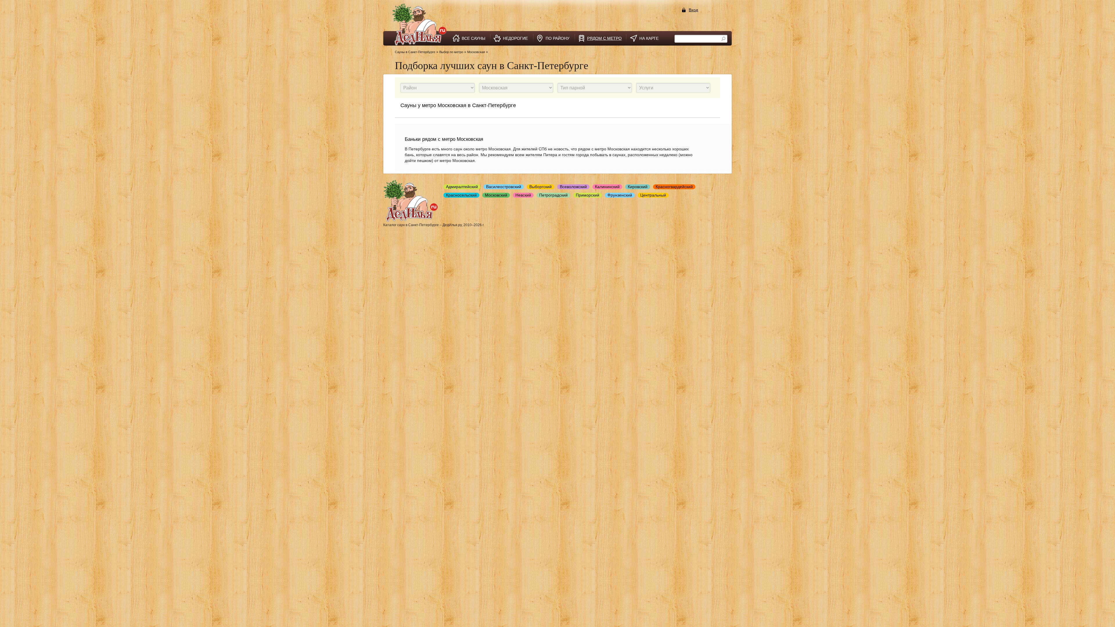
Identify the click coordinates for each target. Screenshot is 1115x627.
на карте (649, 38)
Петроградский (553, 195)
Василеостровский (503, 186)
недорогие (515, 38)
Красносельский (461, 195)
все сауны (473, 38)
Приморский (587, 195)
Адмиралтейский (462, 186)
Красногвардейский (674, 186)
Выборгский (540, 186)
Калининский (607, 186)
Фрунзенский (619, 195)
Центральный (653, 195)
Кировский (638, 186)
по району (557, 38)
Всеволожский (573, 186)
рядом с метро (604, 38)
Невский (523, 195)
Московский (496, 195)
